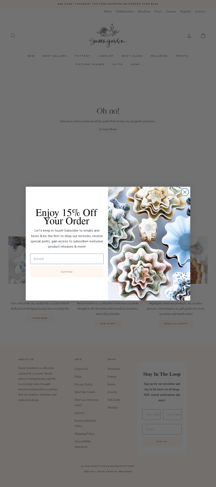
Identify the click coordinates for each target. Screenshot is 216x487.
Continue (67, 272)
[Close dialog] (185, 192)
